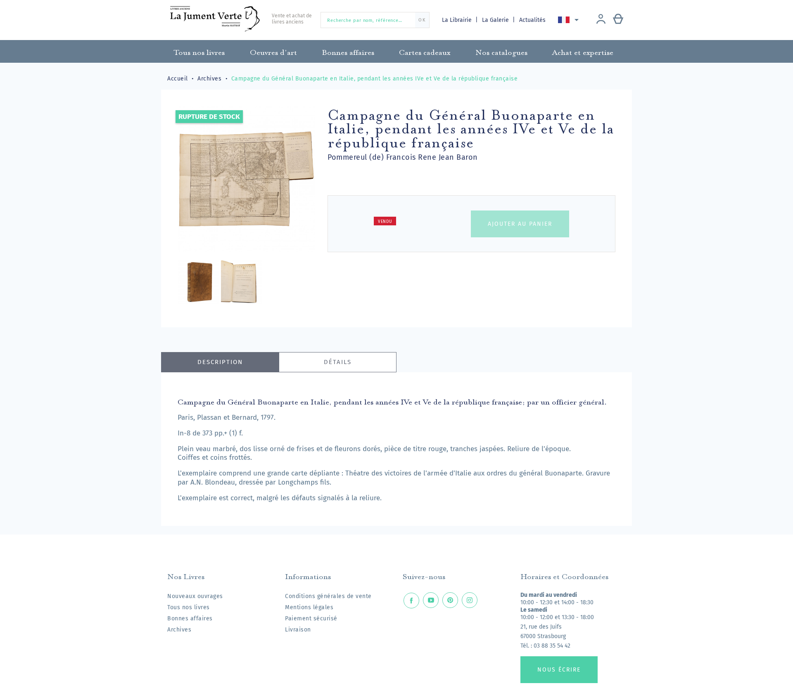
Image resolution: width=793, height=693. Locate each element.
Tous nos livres (188, 607)
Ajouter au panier (520, 223)
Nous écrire (559, 669)
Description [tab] (220, 362)
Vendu (385, 221)
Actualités (532, 20)
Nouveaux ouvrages (195, 596)
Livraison (298, 629)
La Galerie (496, 20)
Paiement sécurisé (311, 618)
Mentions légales (309, 607)
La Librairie (457, 20)
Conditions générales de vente (328, 596)
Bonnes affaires (190, 618)
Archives (179, 629)
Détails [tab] (337, 362)
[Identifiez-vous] (601, 20)
